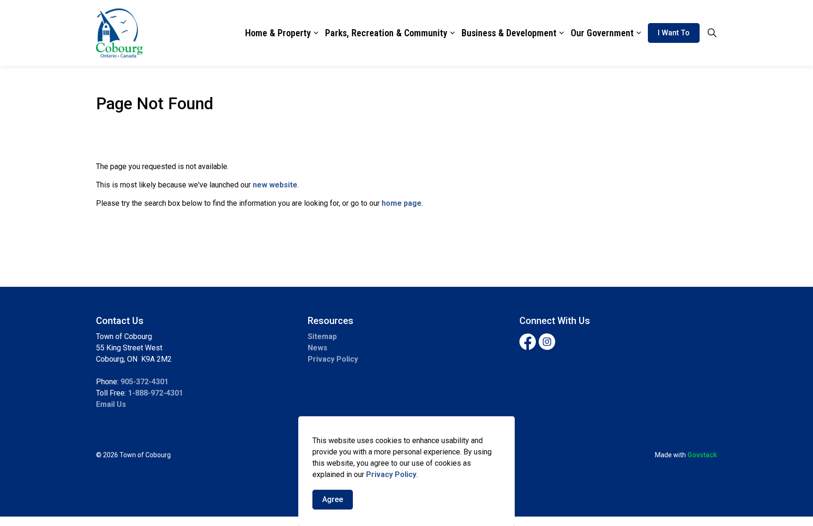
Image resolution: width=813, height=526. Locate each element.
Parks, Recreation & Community (386, 33)
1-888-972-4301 (155, 392)
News (317, 347)
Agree (332, 499)
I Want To (674, 32)
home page (402, 203)
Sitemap (322, 336)
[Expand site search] (712, 33)
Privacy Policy (391, 474)
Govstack (702, 455)
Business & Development (509, 33)
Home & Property (278, 33)
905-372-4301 (144, 381)
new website (275, 184)
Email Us (111, 404)
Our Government (602, 33)
